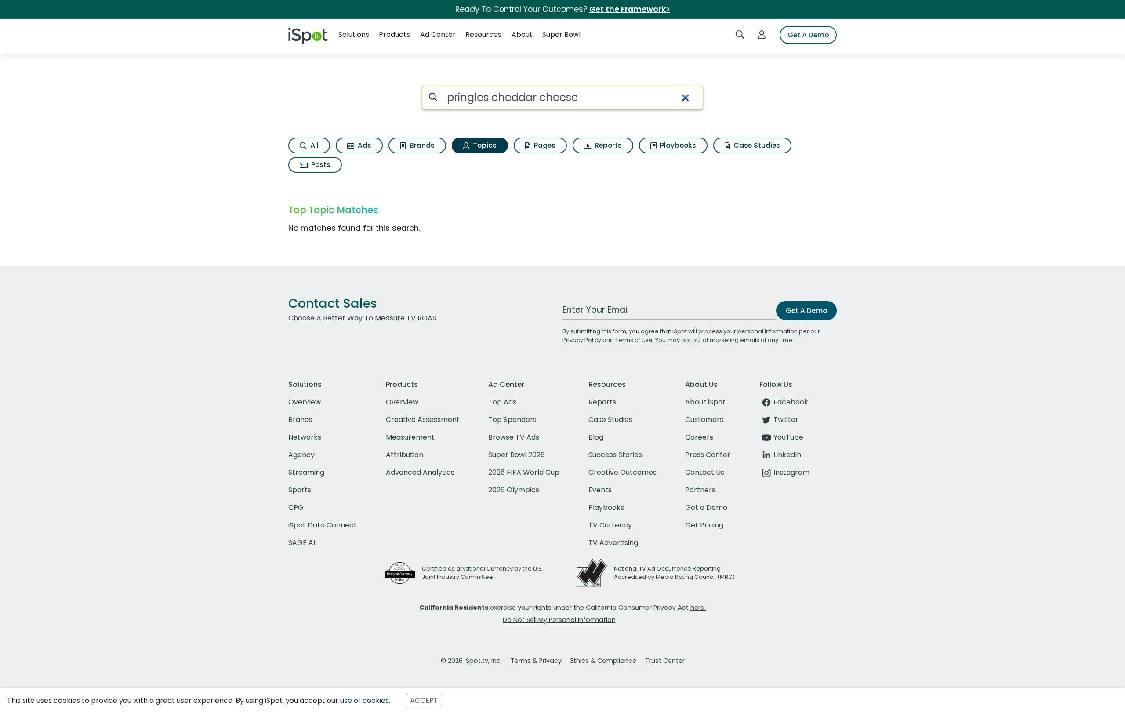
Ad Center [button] (438, 34)
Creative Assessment (423, 420)
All (313, 145)
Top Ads (502, 402)
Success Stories (615, 455)
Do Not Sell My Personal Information (559, 619)
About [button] (522, 34)
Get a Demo (706, 507)
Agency (301, 455)
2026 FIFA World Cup (523, 472)
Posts (319, 165)
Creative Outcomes (622, 472)
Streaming (306, 472)
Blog (595, 437)
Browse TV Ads (513, 437)
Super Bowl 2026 (516, 455)
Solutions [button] (353, 34)
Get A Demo (808, 35)
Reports (607, 145)
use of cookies (364, 700)
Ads (363, 145)
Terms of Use (634, 340)
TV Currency (610, 525)
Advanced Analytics (420, 472)
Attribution (404, 455)
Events (600, 490)
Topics (484, 145)
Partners (700, 490)
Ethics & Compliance (603, 660)
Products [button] (394, 34)
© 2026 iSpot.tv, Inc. (471, 660)
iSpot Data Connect (322, 525)
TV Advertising (613, 543)
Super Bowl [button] (561, 34)
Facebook (790, 402)
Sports (299, 490)
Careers (699, 437)
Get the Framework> (629, 9)
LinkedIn (787, 455)
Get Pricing (704, 525)
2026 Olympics (513, 490)
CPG (296, 507)
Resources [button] (483, 34)
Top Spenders (512, 420)
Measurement (410, 437)
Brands (421, 145)
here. (698, 607)
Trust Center (665, 660)
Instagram (791, 472)
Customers (704, 420)
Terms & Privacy (536, 660)
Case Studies (756, 145)
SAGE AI (301, 543)
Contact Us (704, 472)
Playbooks (677, 145)
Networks (304, 437)
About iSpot (705, 402)
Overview (304, 402)
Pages (543, 145)
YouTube (788, 437)
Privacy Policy (581, 340)
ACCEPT (424, 700)
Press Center (707, 455)
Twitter (785, 420)
